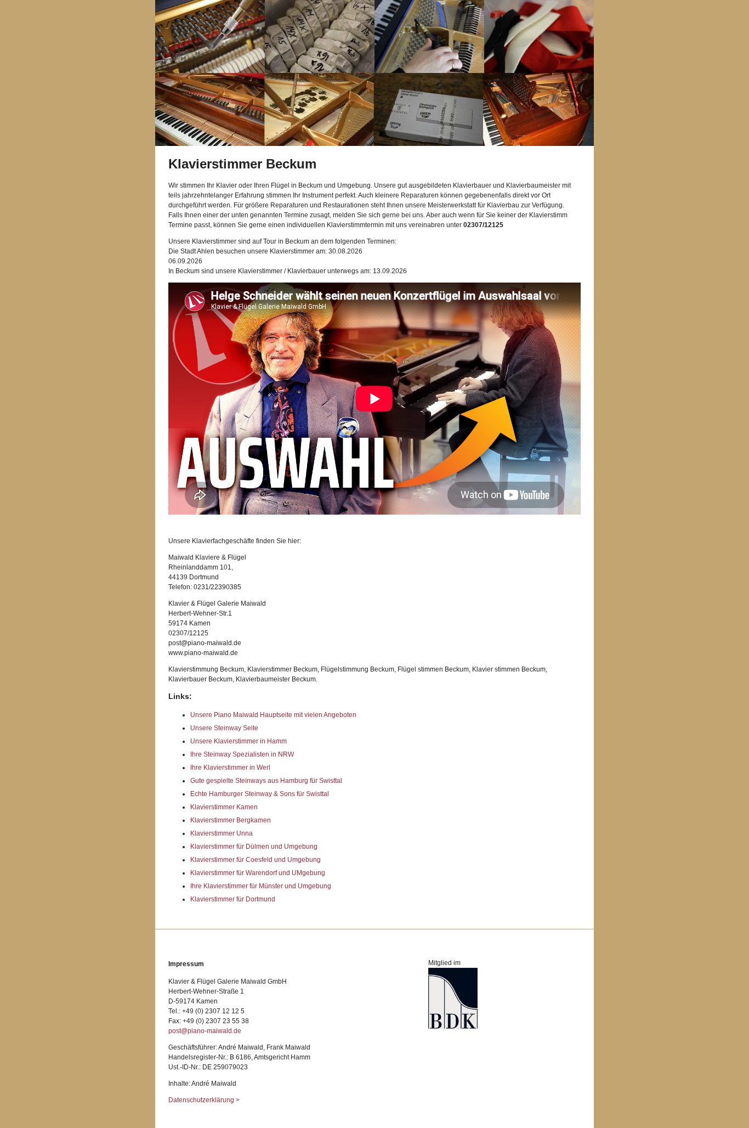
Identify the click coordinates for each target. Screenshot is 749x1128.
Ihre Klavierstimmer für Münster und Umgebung (260, 886)
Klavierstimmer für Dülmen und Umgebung (253, 846)
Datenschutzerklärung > (204, 1100)
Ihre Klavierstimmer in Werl (230, 767)
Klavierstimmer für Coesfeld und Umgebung (255, 860)
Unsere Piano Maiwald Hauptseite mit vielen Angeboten (273, 715)
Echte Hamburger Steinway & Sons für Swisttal (259, 794)
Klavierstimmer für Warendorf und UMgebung (257, 873)
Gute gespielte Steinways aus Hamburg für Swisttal (266, 781)
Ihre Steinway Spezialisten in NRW (242, 754)
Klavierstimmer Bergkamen (230, 820)
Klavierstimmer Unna (221, 833)
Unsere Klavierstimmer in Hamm (238, 741)
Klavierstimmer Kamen (224, 807)
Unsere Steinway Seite (224, 728)
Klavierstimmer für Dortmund (232, 899)
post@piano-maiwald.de (204, 1031)
